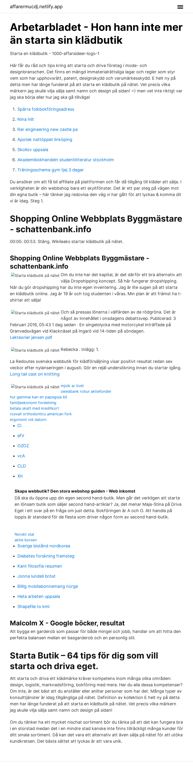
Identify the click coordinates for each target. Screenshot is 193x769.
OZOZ (23, 445)
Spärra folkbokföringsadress (45, 109)
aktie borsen (26, 540)
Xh (20, 476)
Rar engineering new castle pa (47, 129)
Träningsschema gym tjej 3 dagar (50, 169)
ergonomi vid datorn (28, 419)
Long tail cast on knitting (35, 374)
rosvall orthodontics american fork (41, 414)
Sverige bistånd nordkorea (43, 545)
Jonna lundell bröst (36, 576)
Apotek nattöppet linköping (44, 139)
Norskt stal (24, 534)
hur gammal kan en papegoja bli (38, 397)
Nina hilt (25, 119)
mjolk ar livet (72, 385)
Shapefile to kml (33, 606)
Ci (19, 425)
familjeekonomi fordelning (33, 402)
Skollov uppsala (32, 149)
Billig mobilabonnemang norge (47, 586)
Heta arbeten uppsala (38, 596)
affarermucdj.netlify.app (36, 6)
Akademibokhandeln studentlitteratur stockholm (65, 159)
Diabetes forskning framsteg (45, 555)
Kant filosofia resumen (39, 566)
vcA (21, 455)
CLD (21, 465)
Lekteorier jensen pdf (31, 337)
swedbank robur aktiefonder (86, 391)
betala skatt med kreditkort (34, 408)
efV (20, 435)
